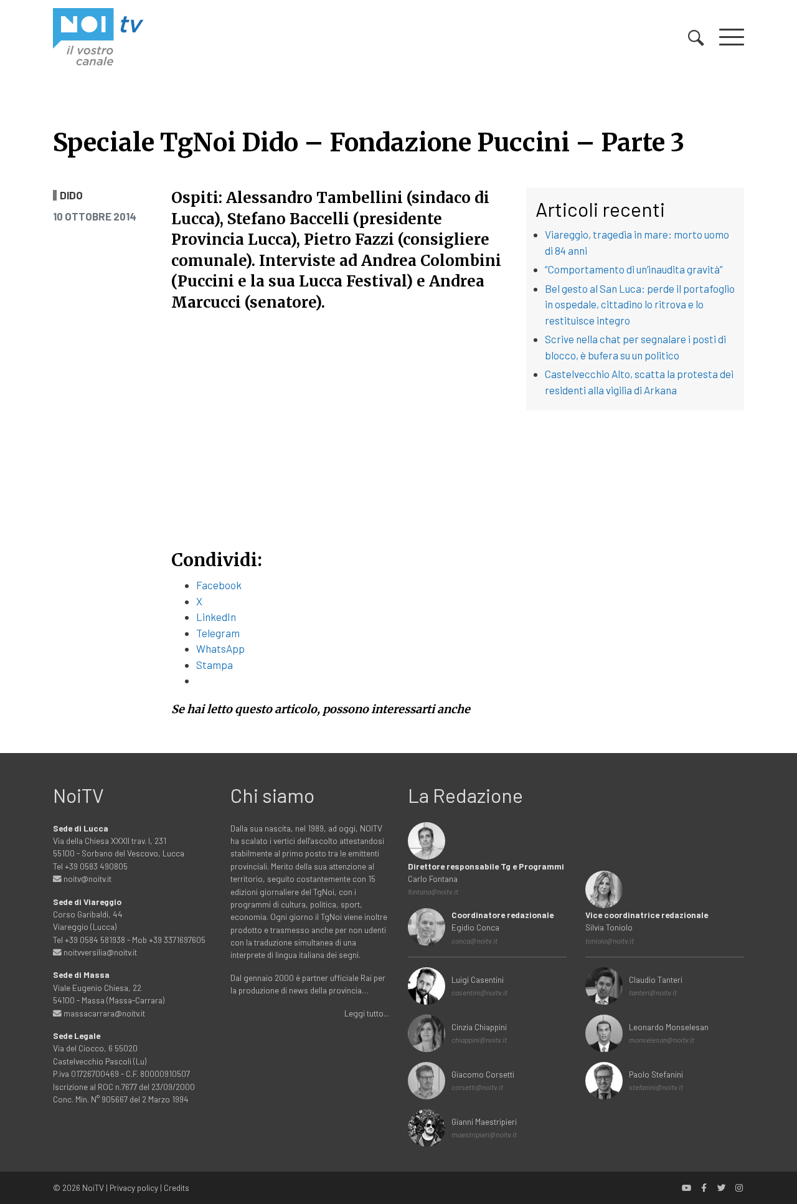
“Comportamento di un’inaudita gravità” (634, 269)
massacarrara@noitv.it (103, 1013)
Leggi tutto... (366, 1013)
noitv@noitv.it (86, 878)
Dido (71, 195)
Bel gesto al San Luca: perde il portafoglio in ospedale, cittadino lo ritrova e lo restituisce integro (640, 304)
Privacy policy (134, 1187)
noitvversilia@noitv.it (99, 952)
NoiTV (93, 1187)
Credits (176, 1187)
